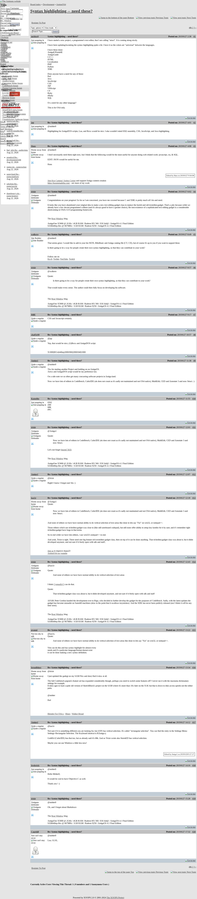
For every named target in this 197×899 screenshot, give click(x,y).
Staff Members (6, 129)
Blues (67, 714)
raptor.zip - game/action (16, 167)
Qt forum (6, 107)
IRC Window (5, 21)
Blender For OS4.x (56, 714)
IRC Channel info (7, 18)
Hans (33, 146)
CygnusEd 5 (59, 584)
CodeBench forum (10, 86)
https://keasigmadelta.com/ (59, 183)
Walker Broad (78, 714)
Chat (2, 16)
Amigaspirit (5, 47)
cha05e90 (35, 335)
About (2, 122)
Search (3, 139)
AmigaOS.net (6, 42)
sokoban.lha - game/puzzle (12, 185)
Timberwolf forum (10, 112)
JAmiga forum (8, 100)
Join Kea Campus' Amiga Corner (62, 181)
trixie (33, 191)
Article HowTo (6, 136)
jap (32, 122)
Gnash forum (8, 95)
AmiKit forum (8, 81)
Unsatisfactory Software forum (15, 119)
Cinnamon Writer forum (12, 83)
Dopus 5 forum (8, 90)
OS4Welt (4, 37)
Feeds (2, 6)
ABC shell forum (9, 78)
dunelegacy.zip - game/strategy (13, 194)
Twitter (56, 259)
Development (48, 4)
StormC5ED (66, 450)
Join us (50, 551)
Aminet (3, 45)
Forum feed (5, 11)
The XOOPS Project (115, 897)
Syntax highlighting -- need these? (61, 11)
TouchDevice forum (10, 114)
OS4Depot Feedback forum (14, 71)
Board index (35, 4)
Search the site (6, 141)
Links (2, 28)
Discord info (5, 23)
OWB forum (7, 105)
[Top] (190, 117)
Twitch (72, 259)
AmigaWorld (6, 57)
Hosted (3, 64)
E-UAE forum (8, 93)
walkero (34, 234)
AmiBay (4, 52)
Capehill (35, 832)
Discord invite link (8, 25)
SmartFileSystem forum (12, 110)
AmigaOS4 (61, 4)
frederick (35, 765)
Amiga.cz (4, 61)
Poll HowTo (5, 134)
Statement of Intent (8, 124)
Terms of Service (7, 126)
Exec (2, 59)
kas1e (33, 498)
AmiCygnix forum (10, 76)
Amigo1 (34, 361)
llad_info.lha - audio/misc (17, 150)
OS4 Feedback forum (11, 69)
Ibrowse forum (8, 98)
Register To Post (38, 23)
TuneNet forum (8, 117)
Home (2, 4)
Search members (7, 143)
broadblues (36, 667)
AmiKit (3, 49)
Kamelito (35, 399)
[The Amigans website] (10, 1)
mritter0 (35, 36)
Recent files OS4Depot (10, 13)
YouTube (64, 259)
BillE (33, 315)
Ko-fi (50, 259)
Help (2, 131)
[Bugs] (16, 33)
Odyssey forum (8, 102)
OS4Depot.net (6, 33)
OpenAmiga (5, 35)
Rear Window (57, 218)
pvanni (34, 630)
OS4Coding (5, 54)
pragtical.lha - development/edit (14, 158)
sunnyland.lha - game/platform (13, 175)
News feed (5, 8)
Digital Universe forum (12, 88)
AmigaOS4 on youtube (57, 553)
